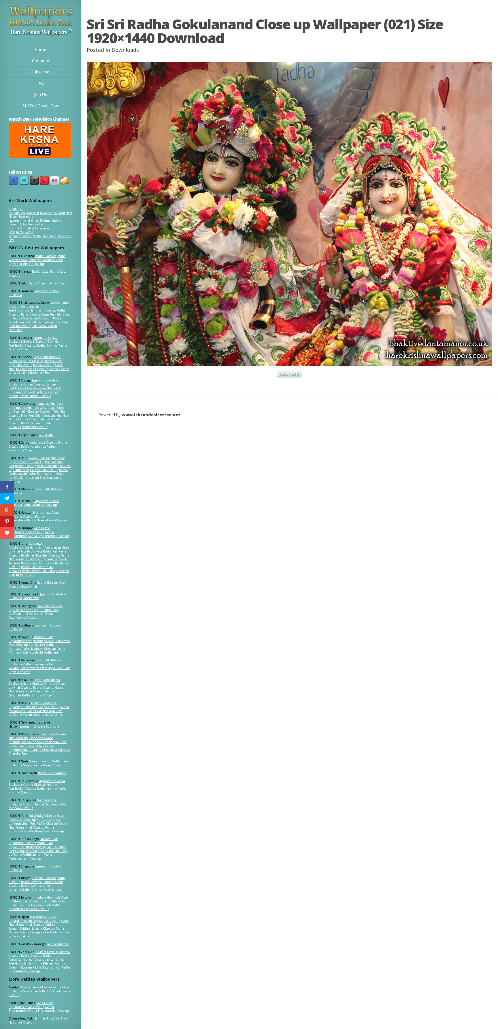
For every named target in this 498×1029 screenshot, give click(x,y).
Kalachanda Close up (43, 443)
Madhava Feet (22, 641)
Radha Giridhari (58, 944)
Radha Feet (49, 734)
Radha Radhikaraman (28, 855)
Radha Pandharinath (52, 773)
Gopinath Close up (26, 411)
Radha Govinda (47, 345)
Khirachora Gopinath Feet (30, 901)
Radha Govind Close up (49, 765)
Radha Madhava (46, 804)
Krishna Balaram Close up (37, 929)
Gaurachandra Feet (26, 408)
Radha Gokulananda (27, 991)
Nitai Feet (27, 415)
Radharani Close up (35, 427)
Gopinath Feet (49, 411)
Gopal (44, 408)
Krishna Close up (34, 785)
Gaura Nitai (46, 435)
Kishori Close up (26, 388)
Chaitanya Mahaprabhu (17, 211)
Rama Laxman (31, 571)
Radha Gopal (40, 271)
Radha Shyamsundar (47, 967)
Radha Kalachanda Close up (32, 449)
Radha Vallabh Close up (36, 668)
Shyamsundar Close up (28, 532)
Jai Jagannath (22, 218)
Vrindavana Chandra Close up (33, 750)
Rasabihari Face (31, 555)
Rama (20, 232)
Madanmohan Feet (25, 921)
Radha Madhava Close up (40, 505)
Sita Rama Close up (41, 322)
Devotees (46, 213)
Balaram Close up (47, 952)
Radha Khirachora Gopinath (32, 905)
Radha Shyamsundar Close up (48, 536)
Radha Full (50, 551)
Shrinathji (27, 228)
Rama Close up (31, 314)
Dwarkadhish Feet (25, 610)
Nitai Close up (59, 283)
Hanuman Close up (43, 310)
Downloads (125, 49)
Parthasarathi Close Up (28, 462)
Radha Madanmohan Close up (36, 931)
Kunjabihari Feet (24, 823)
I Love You (24, 216)
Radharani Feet (40, 373)
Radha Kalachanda (33, 447)
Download (289, 374)
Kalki (26, 221)
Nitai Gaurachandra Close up (39, 417)
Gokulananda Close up (36, 987)
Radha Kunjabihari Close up (45, 831)
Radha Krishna (47, 789)
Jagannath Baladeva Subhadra (35, 627)
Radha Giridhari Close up (39, 695)
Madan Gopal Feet (25, 707)
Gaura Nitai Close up (44, 470)
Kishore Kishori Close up (35, 396)
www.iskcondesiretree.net (151, 414)
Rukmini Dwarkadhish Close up (33, 616)
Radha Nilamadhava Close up (47, 520)
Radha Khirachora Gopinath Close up (35, 907)
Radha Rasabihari (33, 563)
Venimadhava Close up (28, 264)
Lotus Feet (27, 224)
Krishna (45, 221)
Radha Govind (23, 765)
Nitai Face (19, 551)
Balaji (32, 816)
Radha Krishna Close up (32, 369)
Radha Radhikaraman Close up (30, 857)
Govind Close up (40, 761)
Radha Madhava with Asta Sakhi (37, 651)
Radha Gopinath (21, 234)
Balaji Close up (46, 816)
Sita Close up (51, 555)
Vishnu (27, 236)
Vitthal (37, 236)
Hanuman (22, 310)
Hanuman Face (40, 548)
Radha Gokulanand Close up (32, 318)
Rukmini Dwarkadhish (28, 614)
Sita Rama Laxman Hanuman (33, 328)
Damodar (33, 213)
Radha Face (34, 551)
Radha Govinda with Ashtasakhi (43, 890)
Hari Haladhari (50, 1018)
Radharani (50, 236)
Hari (36, 1018)
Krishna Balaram (26, 851)
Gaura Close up (39, 283)
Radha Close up (45, 256)
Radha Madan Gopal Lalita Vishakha (37, 715)
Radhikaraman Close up (29, 847)
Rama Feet (49, 314)
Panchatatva (31, 598)
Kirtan (35, 221)
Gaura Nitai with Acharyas (31, 392)
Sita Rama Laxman (26, 478)
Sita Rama (48, 571)
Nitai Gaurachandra (48, 415)
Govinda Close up (34, 341)
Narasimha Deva (43, 641)
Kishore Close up (34, 384)
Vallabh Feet (21, 672)
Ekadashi (59, 213)
